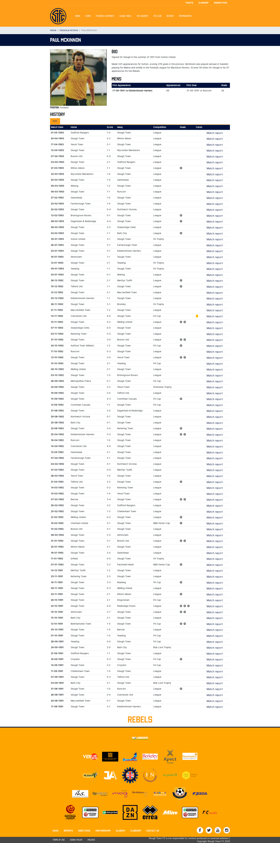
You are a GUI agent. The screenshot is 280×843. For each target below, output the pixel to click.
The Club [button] (157, 16)
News (77, 16)
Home (53, 30)
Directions (84, 831)
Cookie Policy (76, 840)
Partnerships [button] (185, 16)
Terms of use (59, 840)
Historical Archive (69, 30)
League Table (125, 16)
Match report (215, 133)
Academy (120, 831)
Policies (91, 840)
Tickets (189, 3)
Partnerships (103, 831)
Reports (68, 831)
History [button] (170, 16)
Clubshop (203, 3)
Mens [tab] (55, 121)
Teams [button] (88, 16)
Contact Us (152, 831)
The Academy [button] (142, 16)
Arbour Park (220, 3)
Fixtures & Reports (105, 16)
